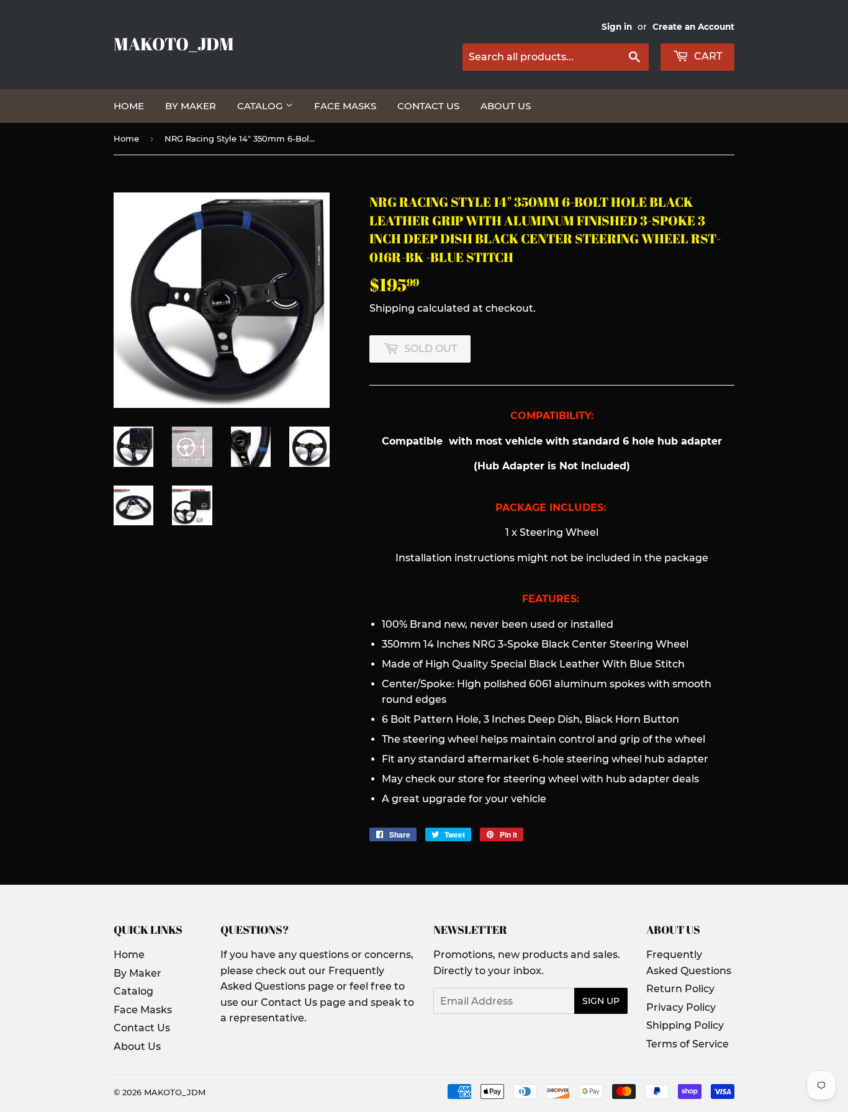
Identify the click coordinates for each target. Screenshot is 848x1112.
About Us (505, 106)
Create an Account (693, 27)
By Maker (190, 106)
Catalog (261, 106)
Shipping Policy (685, 1025)
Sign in (617, 27)
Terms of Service (687, 1044)
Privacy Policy (681, 1007)
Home (129, 106)
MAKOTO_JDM (174, 43)
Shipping (392, 308)
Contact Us (428, 106)
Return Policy (680, 989)
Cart (707, 56)
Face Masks (345, 106)
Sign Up (601, 1000)
